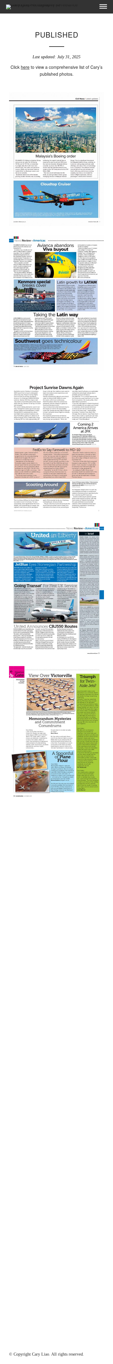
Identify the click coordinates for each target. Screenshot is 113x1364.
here (25, 67)
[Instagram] (56, 1344)
